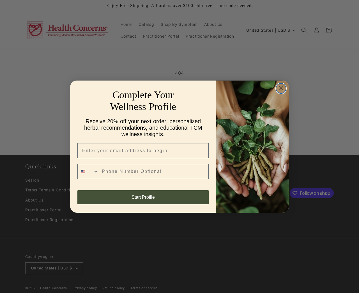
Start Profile (143, 197)
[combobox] (88, 171)
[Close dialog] (281, 88)
